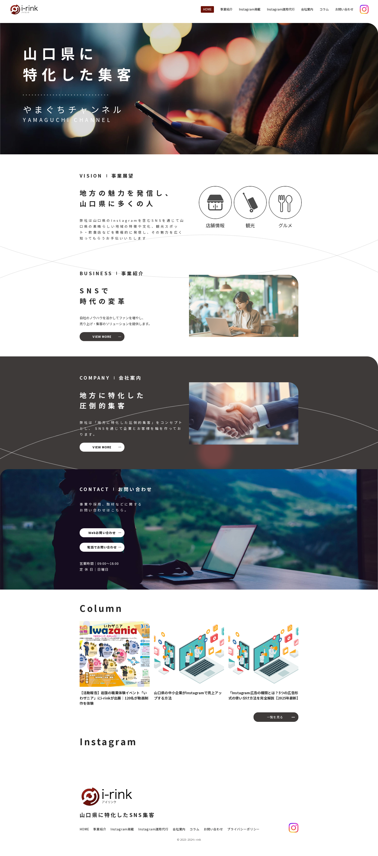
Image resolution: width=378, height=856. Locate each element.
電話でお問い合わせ (102, 547)
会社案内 (307, 9)
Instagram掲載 (250, 9)
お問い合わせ (344, 9)
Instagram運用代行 (281, 9)
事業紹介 (226, 9)
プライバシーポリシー (243, 829)
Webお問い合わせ (102, 532)
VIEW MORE (102, 336)
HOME (207, 9)
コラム (324, 9)
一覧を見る (275, 717)
